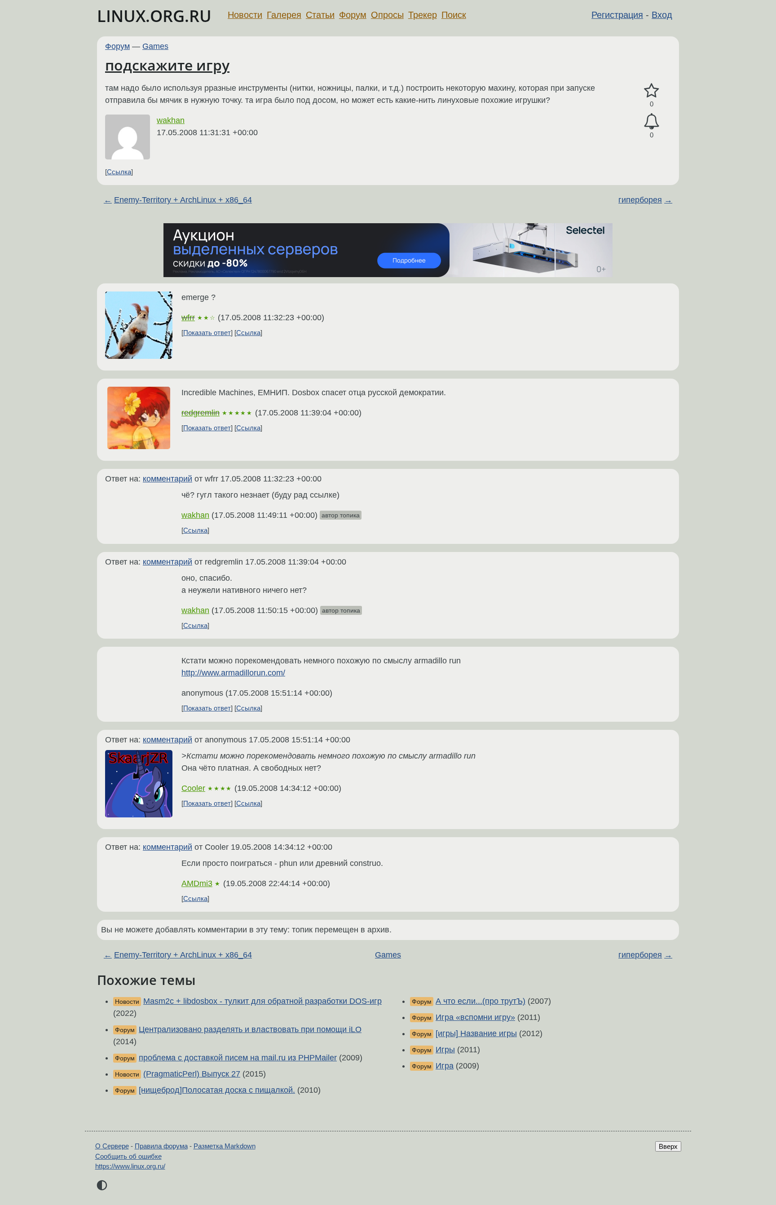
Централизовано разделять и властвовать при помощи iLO (250, 1029)
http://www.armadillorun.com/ (233, 672)
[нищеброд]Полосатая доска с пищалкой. (217, 1090)
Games (155, 46)
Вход (662, 15)
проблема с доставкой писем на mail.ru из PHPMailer (238, 1057)
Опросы (387, 15)
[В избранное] (651, 91)
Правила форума (161, 1146)
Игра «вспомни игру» (475, 1017)
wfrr (188, 317)
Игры (445, 1049)
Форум (352, 15)
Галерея (284, 15)
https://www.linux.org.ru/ (130, 1166)
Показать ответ (207, 332)
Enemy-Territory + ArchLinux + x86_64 (183, 199)
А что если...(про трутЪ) (480, 1001)
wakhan (171, 120)
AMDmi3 (196, 883)
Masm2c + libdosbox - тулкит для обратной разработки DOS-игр (262, 1001)
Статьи (320, 15)
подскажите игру (167, 65)
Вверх (668, 1146)
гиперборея (640, 199)
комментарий (167, 478)
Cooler (193, 788)
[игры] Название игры (476, 1033)
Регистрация (617, 15)
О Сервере (112, 1146)
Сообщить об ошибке (128, 1156)
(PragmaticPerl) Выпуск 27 (191, 1073)
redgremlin (200, 412)
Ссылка (119, 172)
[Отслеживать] (651, 121)
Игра (445, 1065)
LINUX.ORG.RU (154, 16)
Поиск (453, 15)
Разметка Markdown (225, 1146)
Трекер (422, 15)
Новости (245, 15)
